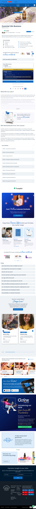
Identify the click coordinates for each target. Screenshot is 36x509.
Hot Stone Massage (19, 371)
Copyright (2, 507)
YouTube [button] (10, 1)
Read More (18, 108)
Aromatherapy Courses (8, 23)
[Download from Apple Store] (7, 390)
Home (2, 23)
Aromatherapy (4, 371)
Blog (11, 493)
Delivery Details (13, 485)
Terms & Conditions (18, 488)
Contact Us (18, 492)
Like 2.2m (4, 1)
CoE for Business (13, 492)
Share (32, 31)
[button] (18, 12)
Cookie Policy (7, 507)
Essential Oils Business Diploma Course (17, 23)
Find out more (18, 215)
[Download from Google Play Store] (15, 390)
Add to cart (18, 81)
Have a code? (22, 83)
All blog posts (6, 461)
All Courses (31, 359)
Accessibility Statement (13, 490)
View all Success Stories (18, 309)
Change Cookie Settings (19, 494)
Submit (18, 477)
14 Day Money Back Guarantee (18, 86)
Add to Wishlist (18, 32)
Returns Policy (19, 485)
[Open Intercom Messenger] (33, 506)
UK (11, 499)
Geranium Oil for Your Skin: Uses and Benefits (24, 461)
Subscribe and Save (25, 426)
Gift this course (17, 83)
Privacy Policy (13, 487)
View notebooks (16, 246)
